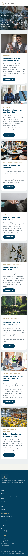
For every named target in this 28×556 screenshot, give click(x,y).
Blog (2, 506)
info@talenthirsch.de (6, 541)
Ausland (16, 496)
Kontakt (3, 509)
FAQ (2, 504)
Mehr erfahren (9, 79)
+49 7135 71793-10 (6, 538)
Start (2, 490)
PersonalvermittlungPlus (7, 516)
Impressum (4, 523)
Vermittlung (10, 496)
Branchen (3, 493)
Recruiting (4, 496)
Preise (2, 498)
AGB (2, 528)
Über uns (3, 501)
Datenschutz (4, 525)
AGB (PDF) (4, 531)
